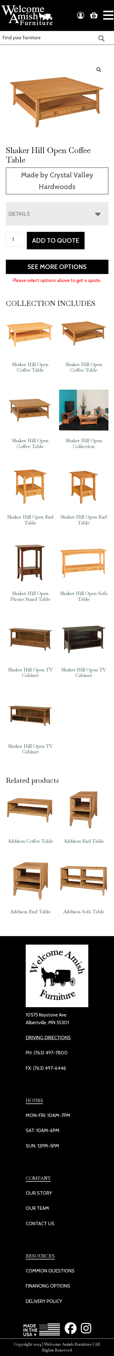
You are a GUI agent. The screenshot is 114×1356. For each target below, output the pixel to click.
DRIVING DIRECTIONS (48, 1038)
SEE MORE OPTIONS (57, 267)
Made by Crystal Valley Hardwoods (57, 181)
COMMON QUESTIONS (50, 1271)
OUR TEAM (37, 1208)
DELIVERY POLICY (44, 1301)
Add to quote (55, 240)
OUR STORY (39, 1193)
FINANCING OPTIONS (48, 1286)
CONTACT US (40, 1224)
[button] (99, 70)
